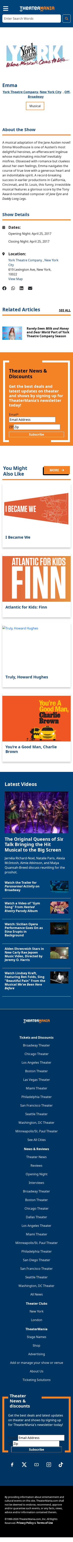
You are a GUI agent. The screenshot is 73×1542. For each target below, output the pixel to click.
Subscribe (36, 434)
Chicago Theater (37, 1054)
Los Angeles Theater (36, 1062)
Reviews (36, 1165)
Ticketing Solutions (37, 1380)
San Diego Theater (36, 1260)
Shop (36, 1345)
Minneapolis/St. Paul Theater (36, 1131)
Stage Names (36, 1337)
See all (65, 310)
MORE (55, 470)
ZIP (11, 427)
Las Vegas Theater (36, 1080)
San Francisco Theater (36, 1105)
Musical (35, 106)
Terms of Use (45, 1523)
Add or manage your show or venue (36, 1362)
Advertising (36, 1354)
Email (14, 414)
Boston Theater (36, 1071)
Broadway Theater (36, 1045)
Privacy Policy (25, 1523)
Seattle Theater (36, 1114)
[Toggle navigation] (2, 8)
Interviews (36, 1183)
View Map (15, 279)
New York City (50, 92)
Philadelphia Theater (36, 1097)
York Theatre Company (25, 260)
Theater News (36, 1157)
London (36, 1320)
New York (37, 1311)
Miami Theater (36, 1088)
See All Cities (36, 1140)
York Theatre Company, (21, 92)
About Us (36, 1371)
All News (36, 1294)
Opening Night (36, 1174)
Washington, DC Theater (36, 1122)
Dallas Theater (36, 1217)
